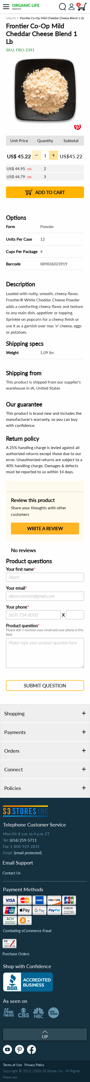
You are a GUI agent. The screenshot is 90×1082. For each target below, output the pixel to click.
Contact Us (11, 873)
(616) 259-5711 (23, 840)
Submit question (45, 685)
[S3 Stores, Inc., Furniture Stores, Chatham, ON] (28, 982)
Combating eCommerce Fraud (27, 930)
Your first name (20, 569)
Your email (15, 588)
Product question (22, 625)
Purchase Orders (16, 953)
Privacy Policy (34, 1065)
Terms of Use (12, 1065)
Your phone (16, 607)
